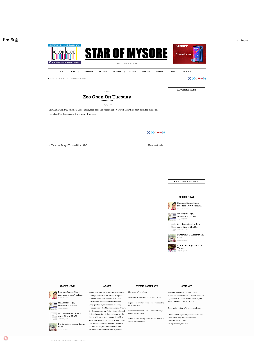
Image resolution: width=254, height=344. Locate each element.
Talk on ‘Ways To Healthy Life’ (69, 145)
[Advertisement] (79, 18)
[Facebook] (4, 40)
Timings (173, 71)
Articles (103, 71)
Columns (117, 71)
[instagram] (12, 40)
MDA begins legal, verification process (186, 215)
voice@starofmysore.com (178, 324)
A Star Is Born (142, 292)
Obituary (132, 71)
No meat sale (155, 145)
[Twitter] (7, 40)
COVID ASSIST (87, 71)
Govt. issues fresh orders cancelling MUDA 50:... (188, 225)
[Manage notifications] (6, 338)
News (73, 71)
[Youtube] (16, 40)
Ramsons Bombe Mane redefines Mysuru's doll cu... (189, 204)
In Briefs (62, 78)
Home (62, 71)
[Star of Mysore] (120, 57)
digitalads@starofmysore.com (191, 314)
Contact (187, 71)
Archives (146, 71)
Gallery (159, 71)
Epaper (245, 40)
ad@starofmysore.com (187, 317)
